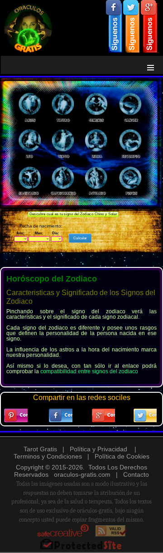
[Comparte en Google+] (103, 415)
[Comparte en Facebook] (60, 415)
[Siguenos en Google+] (149, 26)
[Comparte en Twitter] (145, 415)
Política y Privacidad (98, 449)
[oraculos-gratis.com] (81, 26)
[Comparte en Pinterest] (16, 415)
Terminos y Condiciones (48, 456)
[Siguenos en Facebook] (114, 26)
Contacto (136, 474)
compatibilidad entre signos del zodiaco (89, 371)
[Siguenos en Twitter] (131, 26)
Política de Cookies (122, 456)
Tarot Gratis (40, 449)
